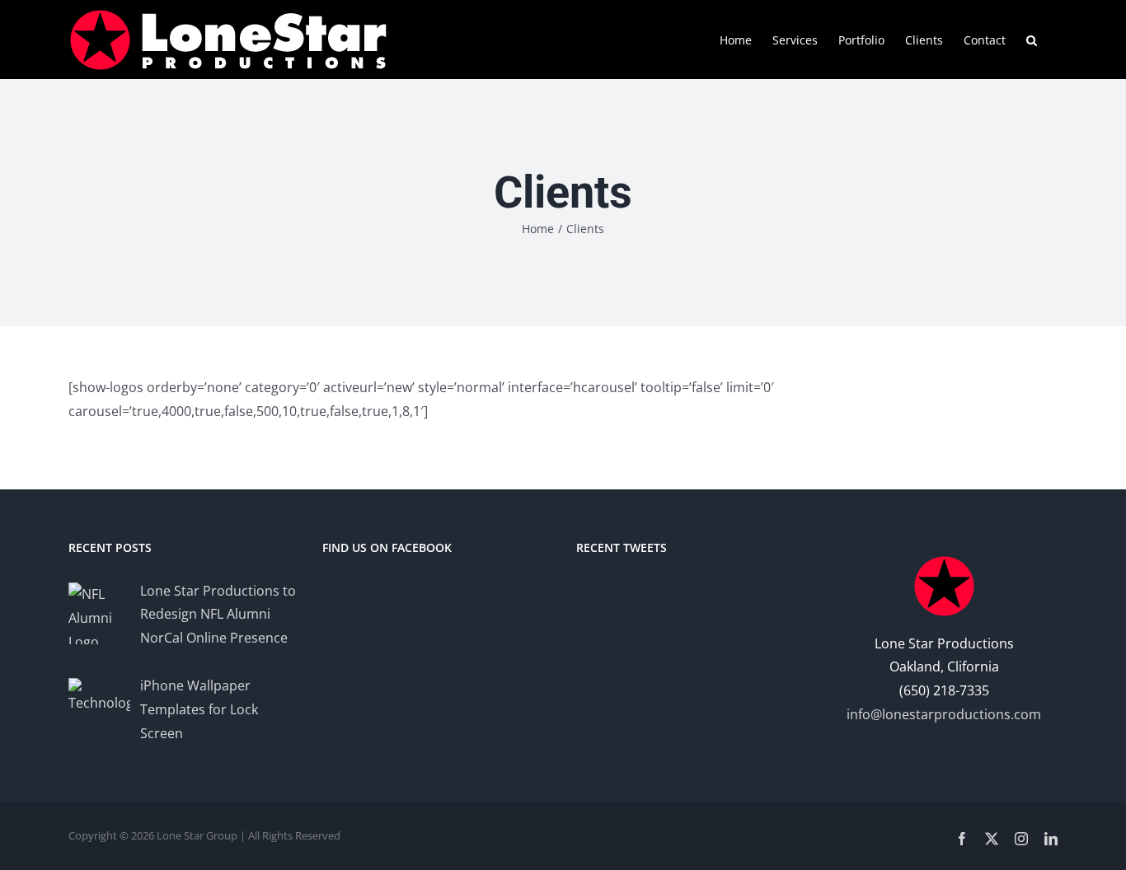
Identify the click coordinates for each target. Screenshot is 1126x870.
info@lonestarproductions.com (944, 714)
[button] (1031, 38)
